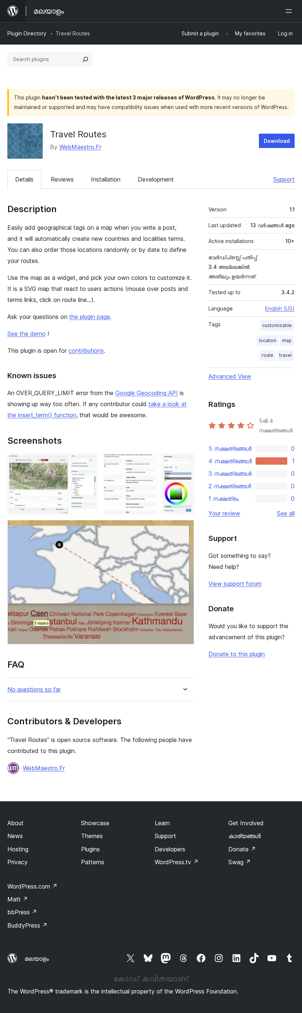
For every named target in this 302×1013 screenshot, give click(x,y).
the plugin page (89, 316)
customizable (277, 325)
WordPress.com (32, 886)
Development (156, 179)
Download (277, 141)
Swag (239, 862)
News (15, 836)
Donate (242, 849)
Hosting (17, 849)
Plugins (90, 849)
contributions (86, 350)
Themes (92, 836)
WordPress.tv (177, 862)
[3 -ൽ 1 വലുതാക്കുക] (88, 463)
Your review (224, 513)
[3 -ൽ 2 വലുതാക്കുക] (184, 463)
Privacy (17, 862)
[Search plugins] (85, 59)
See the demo (26, 333)
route (267, 355)
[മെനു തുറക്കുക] (290, 11)
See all (286, 513)
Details (24, 179)
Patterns (92, 862)
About (15, 823)
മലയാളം (37, 958)
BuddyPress (27, 925)
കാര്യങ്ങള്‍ (244, 836)
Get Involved (246, 823)
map (287, 340)
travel (285, 355)
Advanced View (229, 376)
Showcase (95, 823)
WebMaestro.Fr (80, 147)
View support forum (234, 583)
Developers (170, 849)
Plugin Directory (26, 33)
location (267, 340)
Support (284, 179)
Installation (105, 179)
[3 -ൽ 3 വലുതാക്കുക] (184, 530)
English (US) (280, 308)
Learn (162, 823)
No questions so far (34, 689)
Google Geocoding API (146, 393)
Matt (17, 899)
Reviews (62, 179)
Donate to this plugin (236, 654)
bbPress (22, 912)
